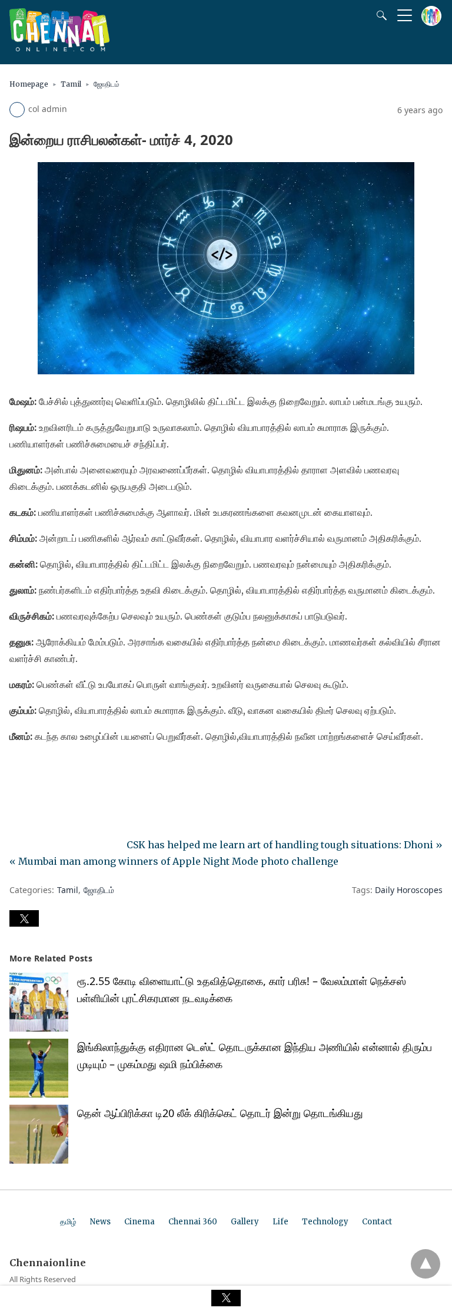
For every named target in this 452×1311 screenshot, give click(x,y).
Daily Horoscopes (409, 889)
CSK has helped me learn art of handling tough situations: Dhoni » (285, 845)
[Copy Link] (75, 769)
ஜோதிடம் (106, 84)
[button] (24, 918)
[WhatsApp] (56, 769)
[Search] (379, 15)
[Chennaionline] (59, 47)
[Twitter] (37, 769)
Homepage (28, 84)
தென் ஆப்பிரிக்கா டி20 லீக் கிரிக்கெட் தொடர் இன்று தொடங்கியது (220, 1113)
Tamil (71, 84)
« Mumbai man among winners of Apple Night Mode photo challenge (173, 861)
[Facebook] (18, 769)
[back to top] (425, 1264)
